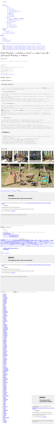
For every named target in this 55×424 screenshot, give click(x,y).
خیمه (10, 23)
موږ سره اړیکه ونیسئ (9, 32)
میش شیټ (8, 17)
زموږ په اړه (6, 30)
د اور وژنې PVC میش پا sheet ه (16, 18)
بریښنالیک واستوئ (6, 253)
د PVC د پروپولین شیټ (15, 19)
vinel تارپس (11, 13)
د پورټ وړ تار (12, 24)
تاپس (7, 6)
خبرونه (5, 28)
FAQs (4, 29)
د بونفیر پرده (12, 25)
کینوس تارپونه (13, 10)
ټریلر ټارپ (12, 12)
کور (4, 3)
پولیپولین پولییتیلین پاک (8, 190)
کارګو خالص (12, 16)
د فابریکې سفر (10, 31)
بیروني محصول (10, 22)
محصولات (5, 5)
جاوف (10, 7)
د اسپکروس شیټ (12, 20)
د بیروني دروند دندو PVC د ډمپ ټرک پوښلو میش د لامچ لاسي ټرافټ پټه (28, 245)
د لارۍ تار (11, 8)
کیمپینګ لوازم (13, 26)
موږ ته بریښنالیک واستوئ (8, 74)
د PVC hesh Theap (35, 244)
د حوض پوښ (11, 14)
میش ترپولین (18, 245)
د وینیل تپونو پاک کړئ (15, 11)
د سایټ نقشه (5, 239)
